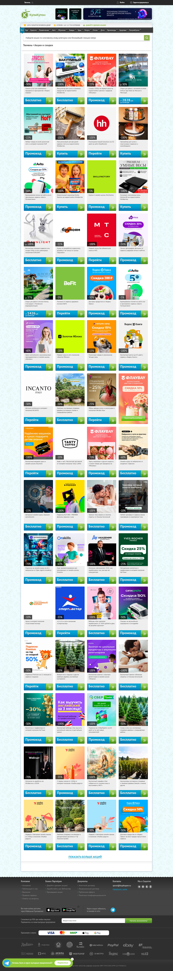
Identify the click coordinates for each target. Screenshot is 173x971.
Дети (103, 30)
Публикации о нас (30, 888)
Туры (80, 30)
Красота (34, 30)
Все (22, 30)
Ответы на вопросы (30, 898)
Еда (27, 30)
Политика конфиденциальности (92, 895)
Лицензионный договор (89, 888)
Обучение (62, 30)
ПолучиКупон (135, 30)
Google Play (69, 910)
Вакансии (26, 892)
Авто (54, 30)
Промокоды (112, 30)
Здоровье (123, 30)
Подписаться (62, 963)
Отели (96, 30)
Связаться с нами (120, 889)
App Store (53, 910)
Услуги (87, 30)
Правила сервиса (29, 895)
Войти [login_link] (122, 2)
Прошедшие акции (55, 892)
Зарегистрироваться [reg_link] (141, 2)
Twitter (146, 886)
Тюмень (27, 2)
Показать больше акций (85, 856)
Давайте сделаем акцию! (57, 885)
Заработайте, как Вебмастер (59, 888)
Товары (72, 30)
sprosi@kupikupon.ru (122, 885)
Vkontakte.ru (143, 886)
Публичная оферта (87, 892)
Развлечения (45, 30)
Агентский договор (87, 885)
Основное (26, 885)
